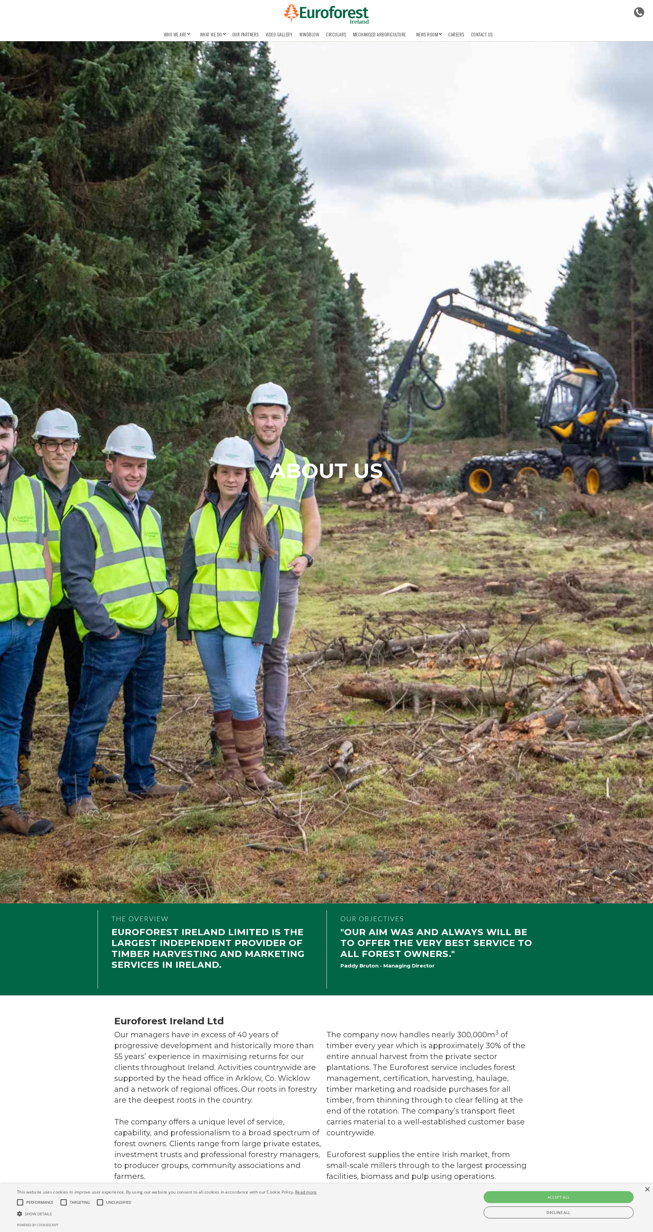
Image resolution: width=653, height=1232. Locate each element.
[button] (175, 32)
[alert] (326, 1208)
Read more (306, 1192)
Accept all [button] (559, 1197)
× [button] (647, 1189)
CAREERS (456, 34)
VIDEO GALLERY (279, 34)
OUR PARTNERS (245, 34)
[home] (326, 13)
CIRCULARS (336, 34)
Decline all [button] (558, 1212)
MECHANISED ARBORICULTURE (379, 34)
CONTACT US (482, 34)
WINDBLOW (309, 34)
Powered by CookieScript (37, 1225)
